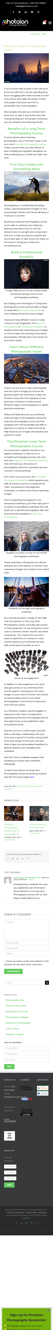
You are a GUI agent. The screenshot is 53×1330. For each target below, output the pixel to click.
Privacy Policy (31, 1212)
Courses (26, 786)
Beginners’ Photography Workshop (30, 460)
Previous (35, 34)
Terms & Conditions (15, 1212)
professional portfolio (30, 310)
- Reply (30, 879)
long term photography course (30, 144)
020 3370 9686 (38, 3)
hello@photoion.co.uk (27, 6)
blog (20, 786)
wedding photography (32, 326)
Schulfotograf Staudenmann (27, 878)
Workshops (35, 786)
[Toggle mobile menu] (50, 23)
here (31, 777)
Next (44, 34)
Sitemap (42, 1212)
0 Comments (9, 840)
